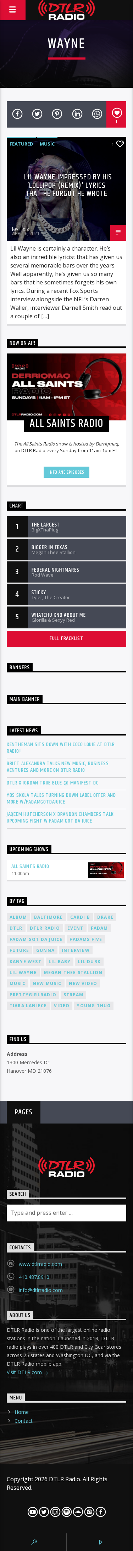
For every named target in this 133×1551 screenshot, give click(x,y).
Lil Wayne (23, 972)
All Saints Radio (30, 866)
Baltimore (48, 917)
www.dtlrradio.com (40, 1264)
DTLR (16, 928)
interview (76, 950)
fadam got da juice (36, 939)
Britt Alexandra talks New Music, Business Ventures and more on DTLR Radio (58, 767)
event (75, 928)
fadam (99, 928)
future (19, 950)
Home (22, 1412)
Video (62, 1006)
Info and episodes (66, 472)
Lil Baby (60, 962)
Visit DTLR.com (25, 1372)
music (18, 983)
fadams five (86, 939)
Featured (21, 144)
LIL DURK (89, 962)
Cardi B (80, 917)
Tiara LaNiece (28, 1006)
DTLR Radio (45, 928)
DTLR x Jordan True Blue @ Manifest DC (53, 783)
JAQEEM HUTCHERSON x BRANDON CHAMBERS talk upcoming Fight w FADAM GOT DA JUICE (60, 817)
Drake (105, 917)
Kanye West (25, 962)
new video (83, 983)
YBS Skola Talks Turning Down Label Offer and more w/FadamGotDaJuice (61, 798)
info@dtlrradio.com (41, 1290)
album (18, 917)
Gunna (45, 950)
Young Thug (94, 1006)
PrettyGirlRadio (33, 995)
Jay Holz (20, 229)
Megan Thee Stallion (73, 972)
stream (73, 995)
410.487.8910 (34, 1277)
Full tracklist (66, 638)
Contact (24, 1420)
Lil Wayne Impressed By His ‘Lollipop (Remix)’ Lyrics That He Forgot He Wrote (68, 185)
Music (47, 144)
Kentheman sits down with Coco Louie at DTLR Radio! (61, 748)
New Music (47, 983)
